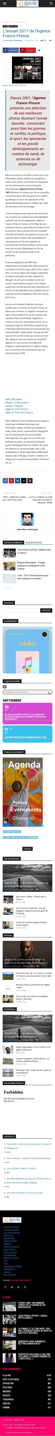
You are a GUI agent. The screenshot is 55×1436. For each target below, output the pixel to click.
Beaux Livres (22, 22)
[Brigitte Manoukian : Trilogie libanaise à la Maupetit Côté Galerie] (9, 565)
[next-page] (8, 588)
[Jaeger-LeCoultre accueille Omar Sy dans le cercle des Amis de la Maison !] (27, 954)
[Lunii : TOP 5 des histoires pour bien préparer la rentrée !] (9, 578)
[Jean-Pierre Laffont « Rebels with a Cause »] (9, 552)
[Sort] (5, 686)
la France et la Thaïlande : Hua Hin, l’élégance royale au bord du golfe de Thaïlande (32, 911)
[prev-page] (4, 588)
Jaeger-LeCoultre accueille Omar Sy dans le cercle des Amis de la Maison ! (26, 961)
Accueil (5, 22)
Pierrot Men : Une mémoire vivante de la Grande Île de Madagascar (26, 884)
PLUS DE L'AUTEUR (34, 543)
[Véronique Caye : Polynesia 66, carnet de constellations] (8, 1073)
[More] (39, 50)
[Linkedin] (17, 480)
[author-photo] (27, 525)
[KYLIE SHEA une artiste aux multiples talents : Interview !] (8, 999)
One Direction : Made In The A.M (21, 1168)
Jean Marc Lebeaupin (14, 40)
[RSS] (18, 1287)
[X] (25, 1287)
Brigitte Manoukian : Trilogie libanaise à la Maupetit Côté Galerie (31, 565)
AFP (8, 420)
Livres (13, 22)
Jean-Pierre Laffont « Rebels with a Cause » (32, 1316)
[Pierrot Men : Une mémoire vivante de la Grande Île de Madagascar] (27, 878)
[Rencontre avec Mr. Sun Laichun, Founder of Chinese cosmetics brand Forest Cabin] (8, 976)
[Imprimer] (30, 480)
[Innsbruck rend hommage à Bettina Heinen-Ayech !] (8, 925)
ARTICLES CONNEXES (13, 543)
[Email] (23, 480)
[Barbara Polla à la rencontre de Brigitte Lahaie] (8, 987)
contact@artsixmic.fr (21, 1280)
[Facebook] (5, 480)
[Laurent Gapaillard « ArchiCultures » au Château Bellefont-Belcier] (8, 1061)
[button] (4, 3)
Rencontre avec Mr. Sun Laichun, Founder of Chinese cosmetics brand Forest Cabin (34, 974)
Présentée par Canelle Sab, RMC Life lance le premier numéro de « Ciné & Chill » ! (34, 1356)
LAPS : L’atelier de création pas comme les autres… (14, 498)
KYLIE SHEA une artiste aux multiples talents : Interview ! (32, 997)
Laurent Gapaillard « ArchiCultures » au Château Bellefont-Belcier (32, 1059)
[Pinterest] (11, 480)
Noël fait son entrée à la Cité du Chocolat (25, 1193)
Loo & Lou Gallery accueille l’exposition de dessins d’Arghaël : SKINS (40, 500)
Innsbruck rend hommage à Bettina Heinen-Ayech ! (32, 1342)
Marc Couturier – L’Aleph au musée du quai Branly (28, 1158)
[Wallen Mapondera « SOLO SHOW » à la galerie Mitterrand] (8, 1050)
